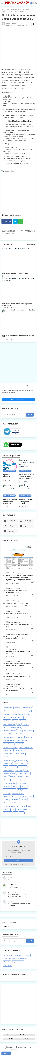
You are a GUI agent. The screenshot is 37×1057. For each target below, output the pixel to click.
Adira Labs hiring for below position (18, 676)
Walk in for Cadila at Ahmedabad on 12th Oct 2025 (18, 336)
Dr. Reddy (7, 721)
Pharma (6, 780)
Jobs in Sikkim (18, 763)
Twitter (15, 221)
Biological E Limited (10, 717)
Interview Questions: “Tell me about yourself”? (26, 501)
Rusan (19, 796)
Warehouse (7, 813)
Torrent (30, 806)
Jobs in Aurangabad (25, 747)
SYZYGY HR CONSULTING (11, 806)
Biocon (28, 714)
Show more (31, 244)
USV (13, 809)
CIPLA (26, 717)
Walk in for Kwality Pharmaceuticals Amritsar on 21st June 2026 (18, 664)
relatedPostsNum (9, 1039)
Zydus (21, 813)
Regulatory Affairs (17, 793)
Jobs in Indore (20, 753)
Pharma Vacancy (9, 783)
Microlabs (19, 770)
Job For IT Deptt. (8, 734)
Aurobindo (7, 714)
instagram (11, 526)
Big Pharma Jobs (18, 714)
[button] (36, 3)
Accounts (17, 707)
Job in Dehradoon (21, 734)
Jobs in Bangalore (20, 750)
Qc (27, 786)
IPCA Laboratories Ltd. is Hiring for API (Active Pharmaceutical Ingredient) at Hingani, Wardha (20, 577)
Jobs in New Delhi (21, 760)
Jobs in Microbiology (22, 757)
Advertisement (27, 707)
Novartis (12, 776)
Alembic (13, 711)
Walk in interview (12, 9)
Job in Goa (29, 737)
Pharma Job (15, 780)
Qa (22, 786)
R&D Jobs (7, 793)
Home (3, 9)
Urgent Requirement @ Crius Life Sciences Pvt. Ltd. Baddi (17, 591)
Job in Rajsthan (9, 744)
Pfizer (27, 776)
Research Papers (9, 796)
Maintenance (23, 767)
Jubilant (27, 763)
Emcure (14, 721)
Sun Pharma (15, 799)
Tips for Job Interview (7, 475)
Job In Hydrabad (9, 740)
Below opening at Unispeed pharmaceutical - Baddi (15, 638)
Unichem (6, 809)
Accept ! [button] (6, 1053)
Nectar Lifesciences (10, 773)
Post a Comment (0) (18, 400)
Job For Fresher (28, 730)
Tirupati (23, 806)
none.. (6, 776)
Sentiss (6, 799)
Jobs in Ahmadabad (10, 747)
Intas (5, 727)
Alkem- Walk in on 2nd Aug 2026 (17, 603)
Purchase (16, 786)
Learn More (13, 1049)
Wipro (15, 813)
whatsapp (28, 521)
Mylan (26, 770)
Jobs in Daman (8, 753)
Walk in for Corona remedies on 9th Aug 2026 (19, 625)
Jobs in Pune (8, 763)
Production (7, 786)
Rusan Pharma (27, 796)
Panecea (20, 776)
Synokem (7, 803)
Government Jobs (9, 724)
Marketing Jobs (8, 770)
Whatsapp (20, 221)
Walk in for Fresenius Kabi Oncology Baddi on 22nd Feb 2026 (18, 304)
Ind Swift (25, 724)
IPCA (19, 730)
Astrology (27, 711)
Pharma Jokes (26, 780)
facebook (12, 521)
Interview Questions (10, 730)
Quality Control (22, 790)
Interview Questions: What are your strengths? (10, 501)
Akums (6, 711)
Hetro (19, 724)
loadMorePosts (9, 1035)
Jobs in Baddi (8, 750)
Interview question (15, 727)
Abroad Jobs (8, 707)
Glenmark (23, 721)
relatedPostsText (25, 1039)
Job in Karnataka (22, 740)
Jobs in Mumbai (9, 760)
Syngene (24, 799)
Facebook (8, 221)
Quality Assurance (9, 790)
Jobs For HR (19, 744)
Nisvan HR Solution (24, 773)
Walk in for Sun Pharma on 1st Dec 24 (18, 614)
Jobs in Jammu (9, 757)
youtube (28, 526)
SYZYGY (14, 803)
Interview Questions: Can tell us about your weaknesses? (26, 476)
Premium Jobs (21, 783)
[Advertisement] (18, 48)
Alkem (20, 711)
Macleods (13, 767)
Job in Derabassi (9, 737)
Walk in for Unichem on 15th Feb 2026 (15, 274)
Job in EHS (20, 737)
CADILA (20, 717)
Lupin (5, 767)
